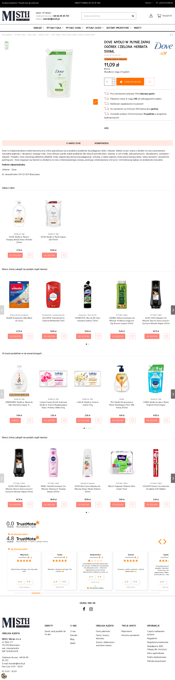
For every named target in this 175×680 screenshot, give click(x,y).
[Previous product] (171, 34)
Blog (72, 639)
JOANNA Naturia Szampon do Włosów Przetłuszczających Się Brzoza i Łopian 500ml (122, 320)
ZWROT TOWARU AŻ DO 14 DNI (87, 3)
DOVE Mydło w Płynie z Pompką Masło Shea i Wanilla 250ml (19, 239)
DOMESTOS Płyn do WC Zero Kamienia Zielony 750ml (87, 319)
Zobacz (15, 420)
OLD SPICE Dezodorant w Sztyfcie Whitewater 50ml (53, 319)
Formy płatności (103, 631)
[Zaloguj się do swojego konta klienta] (151, 16)
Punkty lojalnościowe (156, 657)
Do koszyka (15, 255)
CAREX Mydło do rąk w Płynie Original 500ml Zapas (156, 403)
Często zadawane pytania (155, 633)
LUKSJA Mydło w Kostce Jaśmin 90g (87, 403)
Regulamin (152, 638)
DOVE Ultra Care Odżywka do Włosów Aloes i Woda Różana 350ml (88, 489)
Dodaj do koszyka (133, 81)
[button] (9, 534)
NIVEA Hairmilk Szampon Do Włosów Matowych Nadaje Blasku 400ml (53, 489)
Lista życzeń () (165, 3)
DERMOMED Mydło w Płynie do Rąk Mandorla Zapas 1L (19, 403)
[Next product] (172, 34)
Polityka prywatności (156, 660)
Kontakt (73, 635)
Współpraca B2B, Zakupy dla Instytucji (157, 647)
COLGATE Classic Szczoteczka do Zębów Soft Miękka (156, 487)
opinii (38, 541)
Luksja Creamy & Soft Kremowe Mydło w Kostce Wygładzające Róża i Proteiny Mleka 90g (53, 405)
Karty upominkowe (155, 653)
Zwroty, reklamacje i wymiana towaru (105, 644)
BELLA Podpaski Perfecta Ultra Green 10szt (121, 487)
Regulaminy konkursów (157, 642)
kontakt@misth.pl (17, 663)
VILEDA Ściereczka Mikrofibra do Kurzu (19, 319)
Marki (72, 643)
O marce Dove (73, 143)
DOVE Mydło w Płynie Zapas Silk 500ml (53, 238)
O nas (73, 631)
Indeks (107, 55)
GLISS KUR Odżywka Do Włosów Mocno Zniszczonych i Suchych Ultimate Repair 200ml (156, 320)
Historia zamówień (130, 635)
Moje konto (127, 631)
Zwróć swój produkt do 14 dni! (55, 633)
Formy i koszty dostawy (102, 637)
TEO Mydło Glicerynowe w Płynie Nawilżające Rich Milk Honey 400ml (121, 405)
